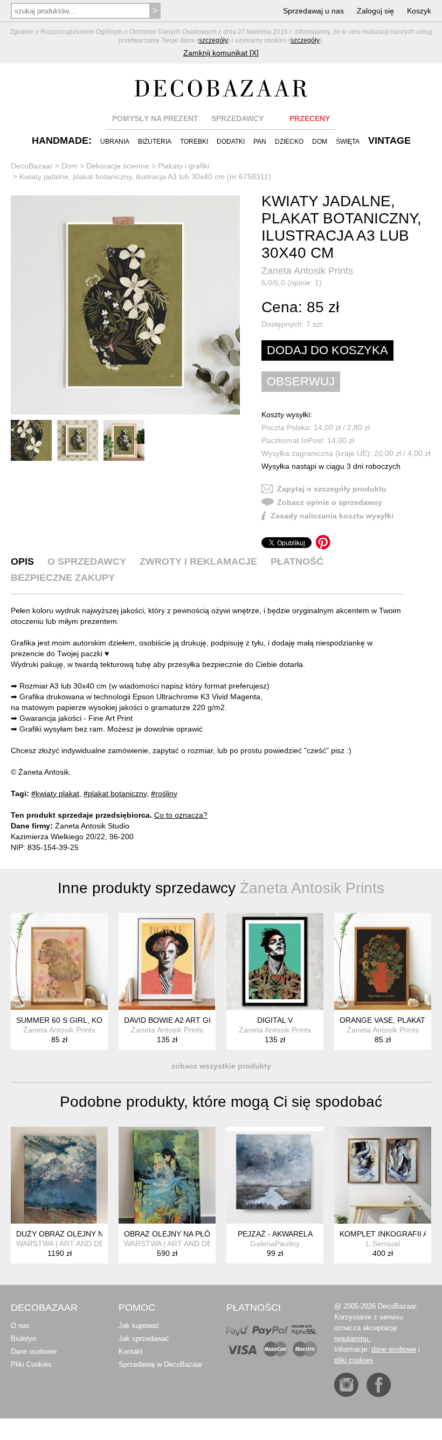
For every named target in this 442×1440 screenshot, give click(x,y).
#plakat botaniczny (115, 793)
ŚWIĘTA (348, 141)
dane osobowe (393, 1349)
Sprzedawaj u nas (313, 10)
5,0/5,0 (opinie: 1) (291, 282)
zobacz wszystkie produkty (221, 1066)
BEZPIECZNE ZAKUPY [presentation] (63, 577)
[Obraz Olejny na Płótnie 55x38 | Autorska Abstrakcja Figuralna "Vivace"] (167, 1175)
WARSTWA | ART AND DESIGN (69, 1243)
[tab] (22, 561)
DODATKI (231, 141)
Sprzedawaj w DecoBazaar (160, 1364)
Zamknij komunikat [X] (221, 52)
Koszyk (419, 10)
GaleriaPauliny (275, 1243)
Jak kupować (139, 1326)
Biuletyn (23, 1338)
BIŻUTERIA (154, 141)
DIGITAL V (275, 1020)
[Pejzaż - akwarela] (274, 1175)
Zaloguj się (375, 10)
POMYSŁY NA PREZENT (155, 118)
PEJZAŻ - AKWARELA (275, 1234)
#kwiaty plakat (55, 793)
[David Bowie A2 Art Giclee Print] (167, 961)
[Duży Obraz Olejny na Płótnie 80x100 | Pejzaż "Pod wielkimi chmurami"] (59, 1175)
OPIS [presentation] (22, 561)
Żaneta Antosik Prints (307, 270)
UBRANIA (114, 141)
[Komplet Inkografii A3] (382, 1175)
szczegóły (213, 40)
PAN (259, 141)
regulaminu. (352, 1338)
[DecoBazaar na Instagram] (346, 1385)
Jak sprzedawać (144, 1338)
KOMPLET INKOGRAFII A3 (386, 1234)
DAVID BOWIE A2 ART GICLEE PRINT (189, 1020)
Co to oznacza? (181, 815)
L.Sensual (383, 1243)
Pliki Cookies (31, 1364)
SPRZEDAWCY (237, 118)
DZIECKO (289, 141)
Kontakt (131, 1351)
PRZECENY (309, 118)
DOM (319, 141)
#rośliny (164, 793)
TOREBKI (194, 141)
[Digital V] (274, 961)
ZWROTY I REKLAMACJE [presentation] (198, 561)
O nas (20, 1326)
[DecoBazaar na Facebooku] (379, 1385)
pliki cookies (353, 1360)
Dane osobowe (34, 1351)
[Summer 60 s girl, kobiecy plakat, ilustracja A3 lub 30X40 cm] (59, 961)
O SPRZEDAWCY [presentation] (86, 561)
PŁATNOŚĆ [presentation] (297, 561)
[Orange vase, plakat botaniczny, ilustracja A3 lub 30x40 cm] (382, 961)
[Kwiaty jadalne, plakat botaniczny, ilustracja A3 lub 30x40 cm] (125, 305)
